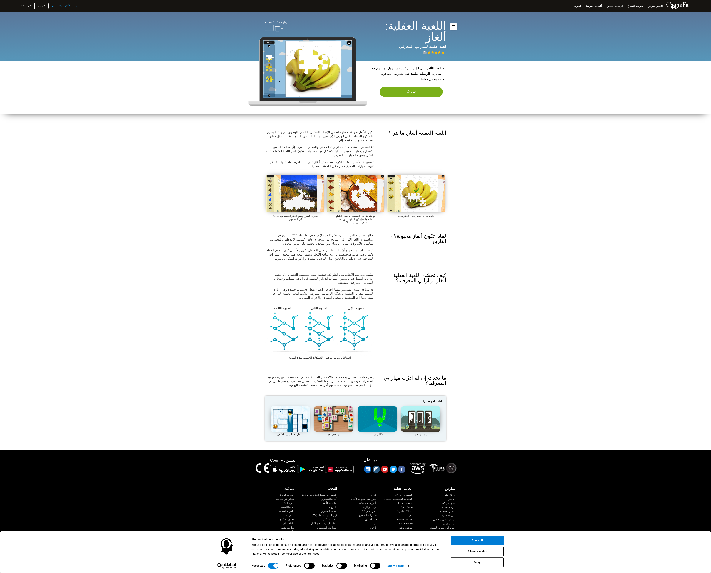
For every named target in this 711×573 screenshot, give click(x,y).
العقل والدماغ (287, 494)
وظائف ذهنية (287, 527)
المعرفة (290, 515)
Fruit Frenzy (405, 502)
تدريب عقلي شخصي (444, 519)
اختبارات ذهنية (447, 511)
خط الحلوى (371, 519)
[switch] (309, 566)
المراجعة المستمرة (327, 527)
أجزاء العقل (288, 502)
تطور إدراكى (448, 502)
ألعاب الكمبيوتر (329, 498)
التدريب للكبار (330, 519)
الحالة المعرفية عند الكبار (324, 523)
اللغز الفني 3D (369, 511)
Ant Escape (406, 523)
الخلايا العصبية (287, 507)
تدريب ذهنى (449, 523)
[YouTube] (384, 469)
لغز (375, 523)
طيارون (333, 507)
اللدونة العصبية (286, 511)
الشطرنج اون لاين (403, 494)
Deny (477, 562)
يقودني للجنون (405, 527)
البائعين (451, 498)
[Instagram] (376, 469)
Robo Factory (404, 519)
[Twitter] (393, 469)
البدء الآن (411, 91)
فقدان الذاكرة (287, 519)
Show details (395, 565)
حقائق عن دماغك (285, 498)
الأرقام (373, 527)
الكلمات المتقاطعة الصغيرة (398, 498)
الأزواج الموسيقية (368, 502)
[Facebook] (401, 469)
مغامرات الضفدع (368, 515)
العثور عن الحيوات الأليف (364, 498)
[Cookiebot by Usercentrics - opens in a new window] (227, 566)
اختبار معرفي (655, 5)
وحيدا (410, 515)
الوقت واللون (370, 507)
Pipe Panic (406, 507)
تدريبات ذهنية (448, 507)
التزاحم (373, 494)
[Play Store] (312, 469)
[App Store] (284, 469)
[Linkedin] (367, 469)
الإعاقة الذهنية (287, 523)
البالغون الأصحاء (328, 502)
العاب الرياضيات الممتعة (442, 527)
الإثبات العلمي (614, 5)
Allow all (477, 540)
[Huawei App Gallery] (340, 469)
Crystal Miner (405, 511)
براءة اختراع (448, 494)
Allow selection (477, 551)
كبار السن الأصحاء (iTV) (324, 515)
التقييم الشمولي (329, 511)
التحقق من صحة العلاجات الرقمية (319, 494)
